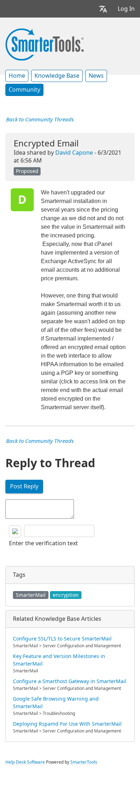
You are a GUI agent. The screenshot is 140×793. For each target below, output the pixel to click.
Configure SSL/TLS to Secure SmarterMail (62, 639)
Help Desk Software (25, 762)
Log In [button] (126, 8)
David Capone (74, 152)
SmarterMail (31, 595)
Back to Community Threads (40, 119)
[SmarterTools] (44, 43)
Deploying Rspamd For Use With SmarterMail (67, 724)
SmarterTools (83, 762)
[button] (103, 9)
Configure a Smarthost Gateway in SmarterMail (69, 681)
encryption (66, 595)
